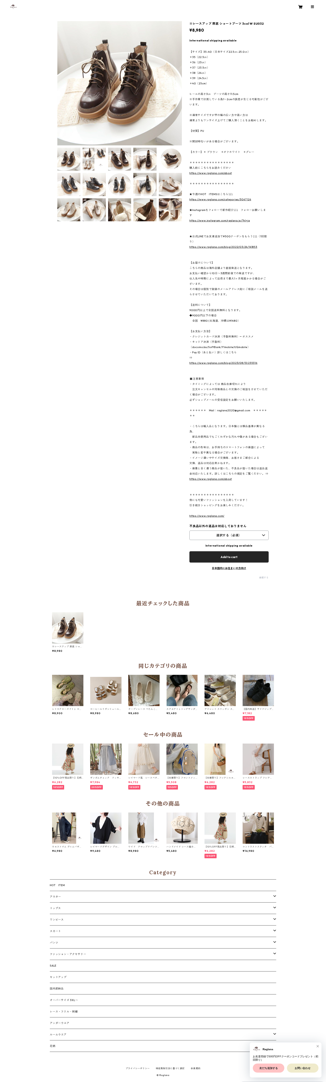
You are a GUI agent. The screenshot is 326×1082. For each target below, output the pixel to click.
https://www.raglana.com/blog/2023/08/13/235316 (223, 363)
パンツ (54, 942)
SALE (53, 965)
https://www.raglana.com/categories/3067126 (220, 199)
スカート (55, 931)
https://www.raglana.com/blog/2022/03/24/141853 (223, 247)
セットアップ (58, 977)
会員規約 (195, 1068)
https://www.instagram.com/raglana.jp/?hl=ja (219, 220)
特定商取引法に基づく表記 (170, 1068)
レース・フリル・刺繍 (64, 1011)
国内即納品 (57, 988)
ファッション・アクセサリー (68, 954)
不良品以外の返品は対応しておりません (217, 526)
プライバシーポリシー (138, 1068)
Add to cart (229, 557)
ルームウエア (58, 1034)
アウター (55, 896)
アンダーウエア (59, 1023)
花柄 (52, 1046)
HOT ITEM (57, 885)
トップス (55, 908)
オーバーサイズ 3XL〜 (64, 1000)
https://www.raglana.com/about (210, 173)
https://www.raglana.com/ (206, 516)
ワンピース (57, 919)
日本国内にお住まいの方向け (229, 568)
